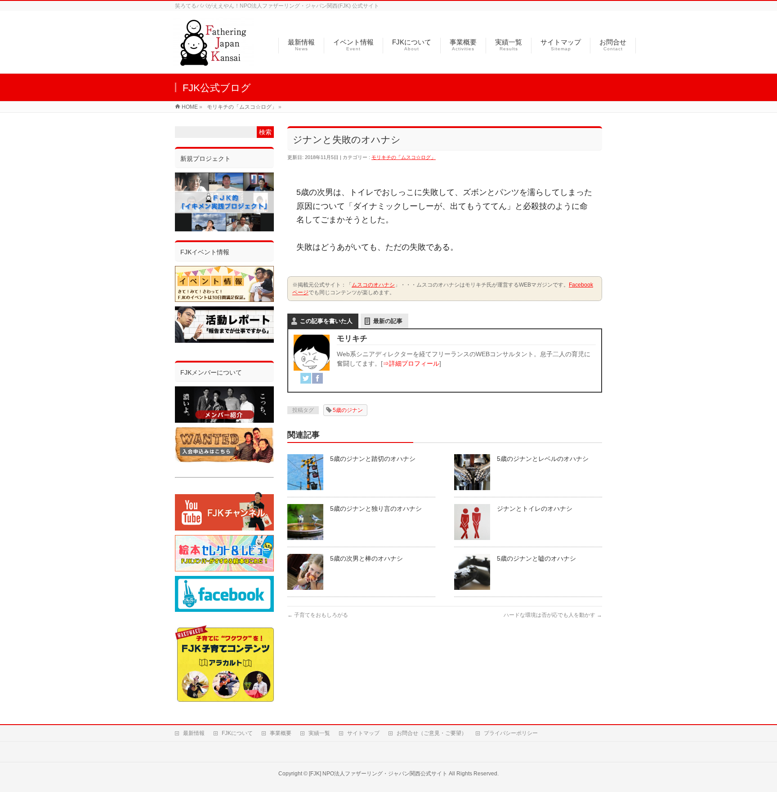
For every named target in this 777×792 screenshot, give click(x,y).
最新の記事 (387, 321)
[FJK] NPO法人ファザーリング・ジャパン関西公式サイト (378, 773)
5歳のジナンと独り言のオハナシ (376, 508)
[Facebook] (317, 378)
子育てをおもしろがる (317, 615)
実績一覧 (319, 733)
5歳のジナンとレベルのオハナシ (543, 458)
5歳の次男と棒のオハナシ (366, 558)
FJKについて (237, 733)
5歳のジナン (348, 410)
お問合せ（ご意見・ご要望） (432, 733)
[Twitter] (305, 378)
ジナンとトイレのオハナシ (534, 508)
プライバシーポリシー (511, 733)
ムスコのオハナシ (373, 285)
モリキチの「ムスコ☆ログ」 (403, 157)
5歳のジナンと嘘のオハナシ (536, 558)
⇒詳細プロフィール (411, 363)
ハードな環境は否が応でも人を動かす (553, 615)
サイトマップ (363, 733)
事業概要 (280, 733)
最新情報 (194, 733)
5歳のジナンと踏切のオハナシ (372, 458)
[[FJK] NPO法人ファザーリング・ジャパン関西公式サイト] (213, 62)
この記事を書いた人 (326, 321)
